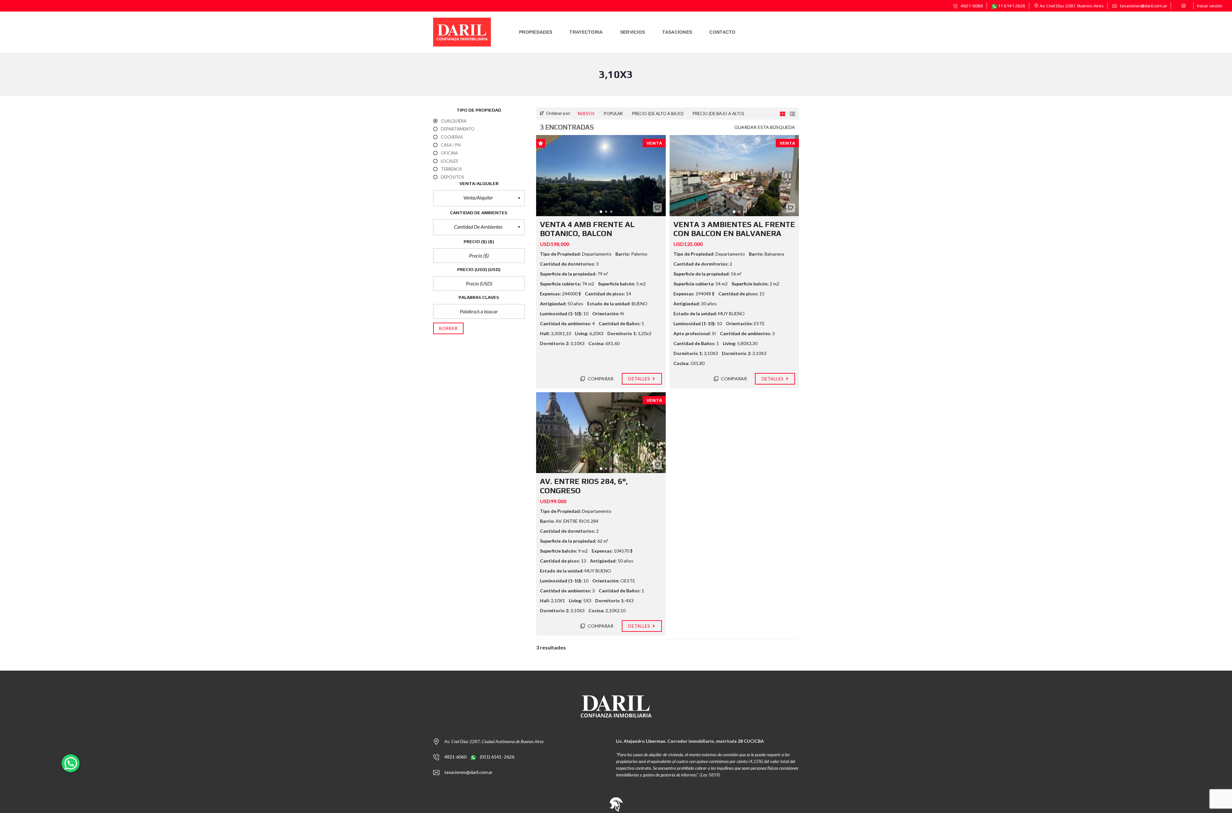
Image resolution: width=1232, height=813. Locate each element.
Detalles (639, 378)
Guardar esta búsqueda (764, 127)
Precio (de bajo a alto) (718, 113)
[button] (479, 198)
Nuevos (586, 113)
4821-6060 (971, 5)
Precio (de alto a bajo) (657, 113)
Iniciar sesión (1209, 5)
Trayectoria (586, 32)
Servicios (632, 32)
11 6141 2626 (1011, 5)
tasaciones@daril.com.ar (1143, 5)
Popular (613, 113)
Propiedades (535, 32)
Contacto (722, 32)
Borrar (448, 328)
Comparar (600, 378)
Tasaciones (677, 32)
